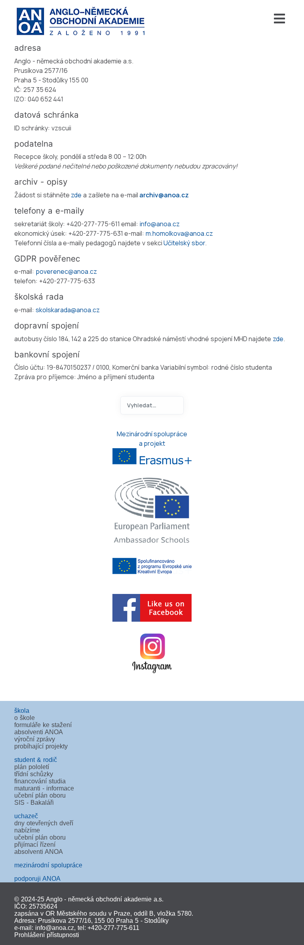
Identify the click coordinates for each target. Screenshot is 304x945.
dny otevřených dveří (43, 823)
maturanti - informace (44, 788)
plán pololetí (31, 767)
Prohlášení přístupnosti (46, 935)
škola (21, 710)
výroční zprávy (34, 739)
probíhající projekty (41, 746)
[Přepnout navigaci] (222, 19)
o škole (24, 717)
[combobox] (152, 405)
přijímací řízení (34, 844)
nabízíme (27, 830)
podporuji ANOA (37, 878)
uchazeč (26, 816)
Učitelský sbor (184, 243)
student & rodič (35, 759)
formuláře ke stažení (43, 725)
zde (76, 195)
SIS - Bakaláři (34, 802)
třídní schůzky (33, 774)
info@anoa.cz (160, 224)
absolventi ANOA (38, 732)
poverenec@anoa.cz (66, 271)
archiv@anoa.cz (164, 195)
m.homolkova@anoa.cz (179, 233)
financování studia (40, 781)
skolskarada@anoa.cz (68, 309)
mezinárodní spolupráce (48, 865)
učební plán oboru (40, 795)
